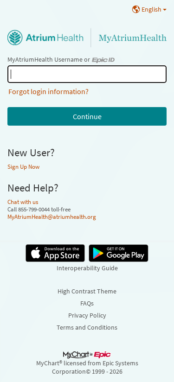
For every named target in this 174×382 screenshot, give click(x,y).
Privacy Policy (87, 315)
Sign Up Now (23, 166)
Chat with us (22, 201)
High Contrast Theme (87, 291)
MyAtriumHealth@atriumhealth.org (51, 216)
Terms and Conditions (87, 327)
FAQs (87, 303)
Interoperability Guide (87, 268)
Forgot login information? (48, 91)
